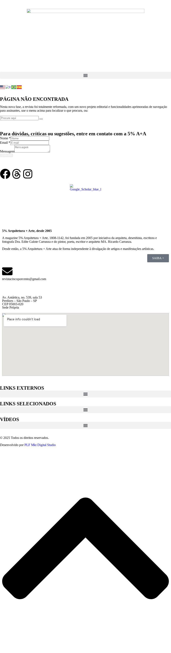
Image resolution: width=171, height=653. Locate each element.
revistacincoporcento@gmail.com (24, 279)
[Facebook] (5, 174)
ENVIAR (6, 155)
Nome (5, 138)
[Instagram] (28, 174)
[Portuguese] (14, 87)
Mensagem (7, 151)
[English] (2, 87)
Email (5, 142)
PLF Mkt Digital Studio (40, 445)
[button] (85, 75)
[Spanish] (19, 87)
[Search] (41, 119)
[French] (8, 87)
